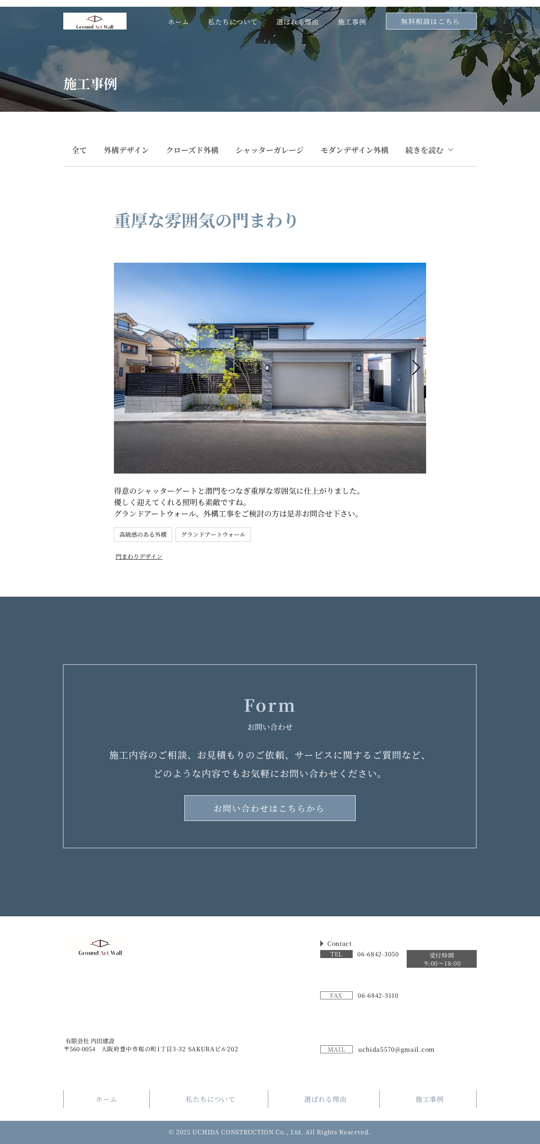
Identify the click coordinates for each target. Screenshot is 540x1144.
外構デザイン (126, 149)
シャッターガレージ (269, 149)
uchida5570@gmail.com (396, 1049)
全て (79, 149)
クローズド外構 (192, 149)
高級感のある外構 (143, 534)
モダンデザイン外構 (355, 149)
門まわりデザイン (139, 556)
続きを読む (424, 149)
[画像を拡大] (270, 368)
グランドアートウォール (213, 534)
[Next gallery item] (416, 368)
